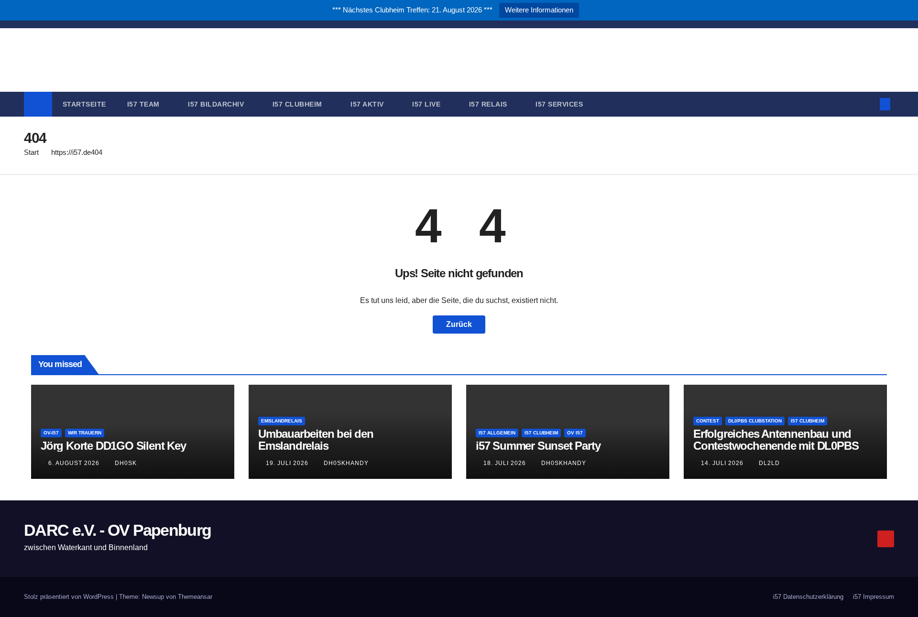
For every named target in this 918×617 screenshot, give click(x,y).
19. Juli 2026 (288, 463)
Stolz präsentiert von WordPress (70, 596)
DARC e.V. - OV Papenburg (459, 51)
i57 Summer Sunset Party (538, 445)
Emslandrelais (281, 420)
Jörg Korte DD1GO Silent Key (113, 445)
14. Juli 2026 (723, 463)
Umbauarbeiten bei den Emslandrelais (315, 439)
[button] (869, 104)
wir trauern (84, 432)
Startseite (84, 104)
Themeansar (195, 596)
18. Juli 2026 (505, 463)
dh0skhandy (346, 463)
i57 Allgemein (497, 432)
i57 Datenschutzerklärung (808, 596)
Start (31, 152)
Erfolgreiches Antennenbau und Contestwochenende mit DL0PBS (775, 439)
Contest (707, 420)
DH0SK (126, 463)
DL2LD (769, 463)
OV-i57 (51, 432)
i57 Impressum (873, 596)
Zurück (459, 324)
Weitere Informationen (539, 10)
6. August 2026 (74, 463)
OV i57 (575, 432)
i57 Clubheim (299, 104)
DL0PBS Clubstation (755, 420)
